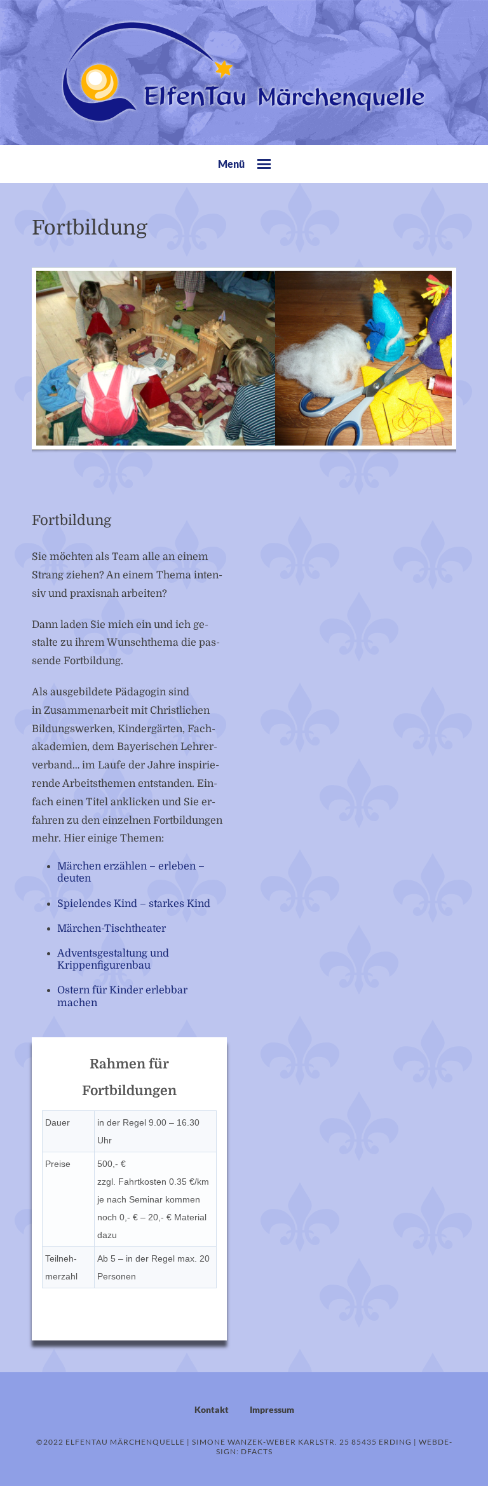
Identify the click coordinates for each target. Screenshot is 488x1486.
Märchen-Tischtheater (111, 928)
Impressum (272, 1409)
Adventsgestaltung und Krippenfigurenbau (113, 959)
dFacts (257, 1451)
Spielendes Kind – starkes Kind (133, 904)
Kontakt (211, 1409)
